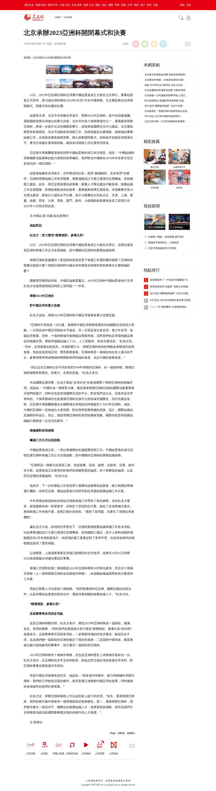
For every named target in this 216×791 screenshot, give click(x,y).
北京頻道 (68, 17)
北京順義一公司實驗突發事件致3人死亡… (166, 95)
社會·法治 (65, 5)
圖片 (142, 5)
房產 (155, 5)
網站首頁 (29, 5)
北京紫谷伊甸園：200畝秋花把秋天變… (165, 80)
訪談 (104, 5)
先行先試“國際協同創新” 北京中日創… (164, 106)
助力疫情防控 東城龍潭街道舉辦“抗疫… (165, 100)
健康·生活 (89, 5)
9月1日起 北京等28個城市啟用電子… (163, 116)
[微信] (145, 44)
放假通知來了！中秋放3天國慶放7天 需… (171, 280)
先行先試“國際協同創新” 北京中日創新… (171, 293)
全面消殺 (155, 187)
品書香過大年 (179, 167)
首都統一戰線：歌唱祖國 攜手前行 (166, 237)
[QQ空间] (154, 44)
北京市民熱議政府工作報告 (162, 248)
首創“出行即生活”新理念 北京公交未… (164, 85)
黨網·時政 (41, 5)
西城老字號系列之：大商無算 (163, 242)
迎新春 (179, 187)
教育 (149, 5)
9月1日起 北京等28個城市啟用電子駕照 (170, 300)
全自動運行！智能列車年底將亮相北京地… (166, 111)
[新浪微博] (136, 44)
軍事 (117, 5)
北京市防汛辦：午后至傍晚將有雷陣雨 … (166, 121)
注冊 (188, 5)
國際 (110, 5)
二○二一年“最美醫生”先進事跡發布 (168, 307)
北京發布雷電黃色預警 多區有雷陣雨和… (166, 74)
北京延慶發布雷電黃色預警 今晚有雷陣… (166, 90)
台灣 (130, 5)
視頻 (136, 5)
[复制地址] (163, 44)
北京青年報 (60, 44)
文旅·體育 (77, 5)
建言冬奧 (155, 167)
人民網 (57, 17)
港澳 (123, 5)
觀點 (98, 5)
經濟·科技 (53, 5)
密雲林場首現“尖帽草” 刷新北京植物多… (171, 286)
